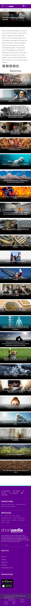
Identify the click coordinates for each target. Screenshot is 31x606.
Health (3, 522)
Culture (6, 515)
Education (14, 520)
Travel (14, 518)
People (7, 522)
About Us (4, 556)
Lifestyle (3, 520)
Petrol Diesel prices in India (8, 506)
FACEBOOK (6, 491)
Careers (3, 559)
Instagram (14, 493)
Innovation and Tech (6, 518)
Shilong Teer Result (21, 504)
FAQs (14, 602)
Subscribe (4, 562)
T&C (13, 604)
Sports (18, 515)
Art (2, 515)
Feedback (4, 565)
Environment (21, 520)
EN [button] (24, 5)
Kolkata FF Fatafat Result (7, 504)
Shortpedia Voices (7, 567)
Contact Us (11, 600)
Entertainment (21, 518)
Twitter (17, 491)
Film (10, 515)
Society (9, 520)
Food (13, 515)
